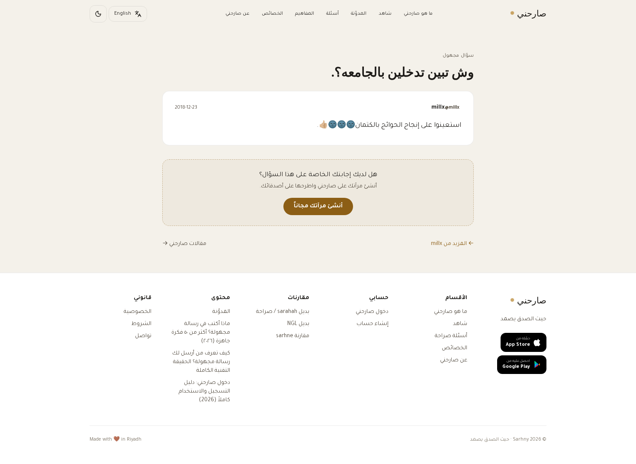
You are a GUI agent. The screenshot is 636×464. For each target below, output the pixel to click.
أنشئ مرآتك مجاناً (318, 206)
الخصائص (272, 13)
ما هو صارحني (418, 13)
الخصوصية (137, 312)
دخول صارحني (372, 312)
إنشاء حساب (373, 324)
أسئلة (332, 13)
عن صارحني (237, 13)
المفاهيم (304, 13)
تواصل (143, 336)
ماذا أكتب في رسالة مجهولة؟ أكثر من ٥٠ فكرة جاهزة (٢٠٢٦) (200, 333)
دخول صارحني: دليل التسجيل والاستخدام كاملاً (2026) (204, 391)
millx (445, 108)
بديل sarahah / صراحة (282, 312)
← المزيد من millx (452, 244)
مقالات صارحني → (184, 244)
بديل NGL (298, 324)
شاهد (385, 13)
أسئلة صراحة (451, 336)
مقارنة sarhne (292, 336)
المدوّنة (358, 13)
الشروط (141, 324)
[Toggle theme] (98, 14)
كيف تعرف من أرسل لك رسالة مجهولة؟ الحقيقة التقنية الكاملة (201, 362)
